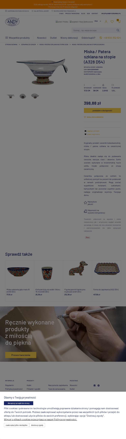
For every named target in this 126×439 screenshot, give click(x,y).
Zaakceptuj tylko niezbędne (16, 425)
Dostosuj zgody (37, 425)
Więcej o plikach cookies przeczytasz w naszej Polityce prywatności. (40, 419)
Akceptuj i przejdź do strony (18, 403)
